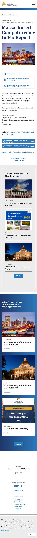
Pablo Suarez (9, 134)
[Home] (9, 3)
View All (18, 276)
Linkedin (21, 486)
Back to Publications (9, 15)
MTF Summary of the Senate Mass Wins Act (17, 343)
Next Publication (18, 161)
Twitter (18, 486)
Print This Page (12, 74)
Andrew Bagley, (16, 132)
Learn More (7, 348)
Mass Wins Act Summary (16, 428)
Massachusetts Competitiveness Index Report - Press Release (18, 86)
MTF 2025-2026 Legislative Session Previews (18, 204)
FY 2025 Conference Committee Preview (17, 268)
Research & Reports (18, 504)
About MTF (18, 500)
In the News (18, 506)
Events (18, 509)
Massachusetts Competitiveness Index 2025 (18, 236)
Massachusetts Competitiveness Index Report (18, 79)
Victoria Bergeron (28, 132)
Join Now (18, 473)
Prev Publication (19, 159)
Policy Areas (18, 502)
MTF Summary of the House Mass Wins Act (17, 386)
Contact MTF (18, 490)
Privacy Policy (5, 531)
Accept (31, 534)
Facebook (15, 486)
